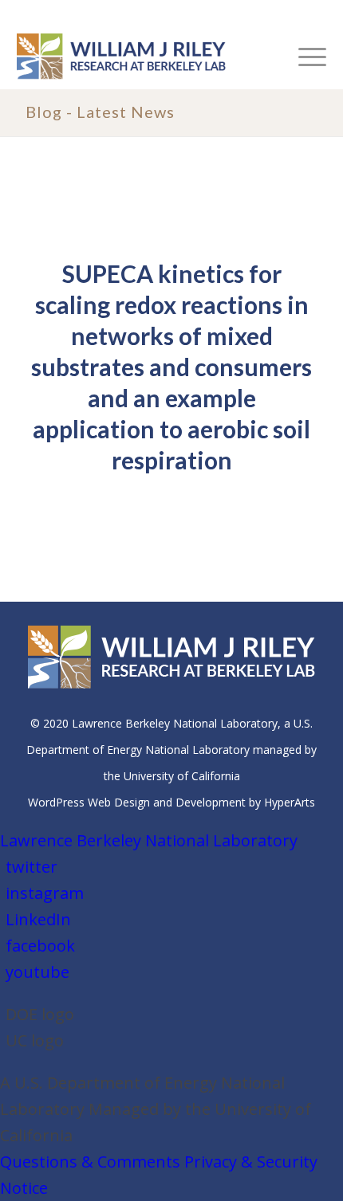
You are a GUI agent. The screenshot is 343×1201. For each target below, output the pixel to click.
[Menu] (304, 56)
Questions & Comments (90, 1161)
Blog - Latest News (100, 111)
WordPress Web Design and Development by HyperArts (171, 802)
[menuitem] (304, 56)
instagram (45, 893)
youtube (37, 972)
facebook (40, 945)
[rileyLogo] (141, 56)
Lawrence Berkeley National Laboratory (149, 840)
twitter (31, 866)
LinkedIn (38, 919)
